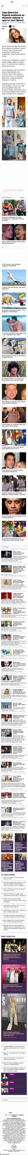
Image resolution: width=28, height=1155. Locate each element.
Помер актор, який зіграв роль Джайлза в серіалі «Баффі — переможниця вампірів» (7, 866)
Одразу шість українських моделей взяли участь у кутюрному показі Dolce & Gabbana (12, 957)
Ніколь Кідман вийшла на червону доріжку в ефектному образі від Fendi (13, 1033)
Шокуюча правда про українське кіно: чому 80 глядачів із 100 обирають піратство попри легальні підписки (19, 569)
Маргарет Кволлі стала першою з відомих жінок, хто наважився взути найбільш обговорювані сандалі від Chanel (13, 678)
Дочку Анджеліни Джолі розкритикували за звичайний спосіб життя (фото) (17, 1077)
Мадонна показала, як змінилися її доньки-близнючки (19, 717)
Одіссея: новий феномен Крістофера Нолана (19, 705)
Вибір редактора (8, 936)
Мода (20, 589)
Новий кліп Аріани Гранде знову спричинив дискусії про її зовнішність (18, 595)
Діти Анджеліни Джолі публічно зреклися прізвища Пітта (12, 986)
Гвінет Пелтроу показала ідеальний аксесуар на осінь (18, 581)
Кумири (20, 562)
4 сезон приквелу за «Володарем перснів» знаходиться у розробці (20, 865)
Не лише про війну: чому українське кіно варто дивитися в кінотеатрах (19, 652)
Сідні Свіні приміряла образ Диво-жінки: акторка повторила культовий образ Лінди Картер (13, 796)
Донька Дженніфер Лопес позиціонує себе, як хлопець (18, 1084)
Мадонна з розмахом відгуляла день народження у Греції (19, 823)
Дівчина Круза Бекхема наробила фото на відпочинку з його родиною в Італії (18, 1091)
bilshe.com (15, 1115)
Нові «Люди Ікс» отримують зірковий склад (19, 764)
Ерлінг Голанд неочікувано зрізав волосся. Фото (18, 553)
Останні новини (8, 875)
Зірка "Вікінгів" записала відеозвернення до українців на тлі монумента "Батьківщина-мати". (12, 779)
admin (10, 575)
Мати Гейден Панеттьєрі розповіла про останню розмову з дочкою (19, 664)
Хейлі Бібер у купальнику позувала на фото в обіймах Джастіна (19, 637)
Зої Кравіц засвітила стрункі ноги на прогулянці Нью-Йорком (19, 623)
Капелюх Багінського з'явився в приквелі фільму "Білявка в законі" (20, 847)
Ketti (10, 562)
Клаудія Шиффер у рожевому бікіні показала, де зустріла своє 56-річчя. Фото (19, 691)
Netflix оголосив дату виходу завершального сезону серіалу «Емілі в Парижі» (19, 611)
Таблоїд (20, 631)
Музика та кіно (5, 22)
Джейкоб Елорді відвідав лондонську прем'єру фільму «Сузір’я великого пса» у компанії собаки (19, 750)
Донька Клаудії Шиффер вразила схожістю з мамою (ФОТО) (18, 731)
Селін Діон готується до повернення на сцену (19, 809)
